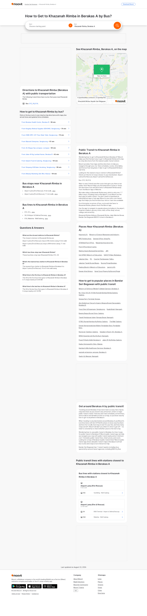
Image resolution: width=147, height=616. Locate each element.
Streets (100, 585)
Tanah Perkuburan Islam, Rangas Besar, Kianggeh (96, 317)
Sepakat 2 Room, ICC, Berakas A (111, 332)
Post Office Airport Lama (87, 247)
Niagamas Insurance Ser (104, 243)
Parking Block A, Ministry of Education (92, 267)
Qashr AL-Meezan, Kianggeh (88, 356)
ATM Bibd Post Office (86, 243)
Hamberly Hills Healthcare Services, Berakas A (95, 348)
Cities (100, 590)
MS (76, 591)
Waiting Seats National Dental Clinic (91, 251)
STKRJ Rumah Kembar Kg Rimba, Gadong (93, 321)
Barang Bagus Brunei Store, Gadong (91, 313)
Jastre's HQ (111, 267)
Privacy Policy (26, 594)
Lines (99, 579)
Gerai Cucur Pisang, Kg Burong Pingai (107, 271)
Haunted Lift (83, 234)
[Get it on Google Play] (19, 586)
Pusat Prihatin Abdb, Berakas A (90, 340)
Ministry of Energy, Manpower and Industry (104, 234)
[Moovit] (17, 4)
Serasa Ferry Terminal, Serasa (89, 299)
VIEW (53, 191)
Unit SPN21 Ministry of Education (90, 255)
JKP (107, 251)
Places (100, 582)
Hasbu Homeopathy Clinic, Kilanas (90, 344)
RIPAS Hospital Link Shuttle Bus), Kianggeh (93, 336)
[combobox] (48, 26)
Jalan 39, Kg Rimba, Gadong (111, 340)
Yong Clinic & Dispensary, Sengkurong (92, 309)
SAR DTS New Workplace (112, 255)
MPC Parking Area (85, 239)
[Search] (117, 25)
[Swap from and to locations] (70, 25)
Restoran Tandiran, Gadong (88, 332)
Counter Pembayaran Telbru (104, 259)
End (75, 24)
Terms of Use (16, 594)
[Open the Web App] (50, 586)
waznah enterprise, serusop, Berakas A (92, 352)
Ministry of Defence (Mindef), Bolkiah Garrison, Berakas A (99, 289)
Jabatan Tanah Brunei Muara (89, 263)
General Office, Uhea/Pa (101, 239)
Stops (100, 587)
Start (30, 24)
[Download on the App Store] (34, 586)
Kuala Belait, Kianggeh (114, 309)
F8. (91, 259)
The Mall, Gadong (115, 321)
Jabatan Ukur (83, 259)
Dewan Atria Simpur (86, 271)
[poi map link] (102, 79)
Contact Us (35, 594)
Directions (101, 593)
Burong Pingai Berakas (109, 263)
